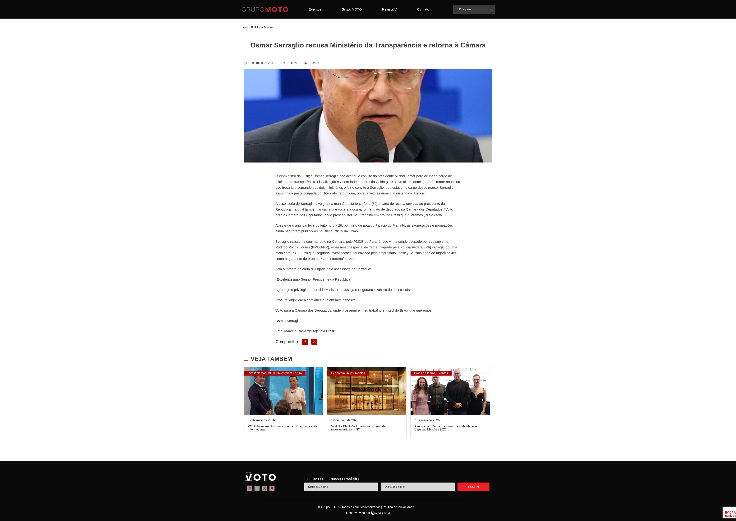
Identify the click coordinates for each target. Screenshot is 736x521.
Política (292, 63)
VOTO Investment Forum (285, 373)
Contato (423, 9)
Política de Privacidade (398, 507)
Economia (338, 373)
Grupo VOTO (352, 9)
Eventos (315, 9)
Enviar (472, 486)
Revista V (389, 9)
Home (245, 27)
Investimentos (257, 373)
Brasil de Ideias (424, 373)
